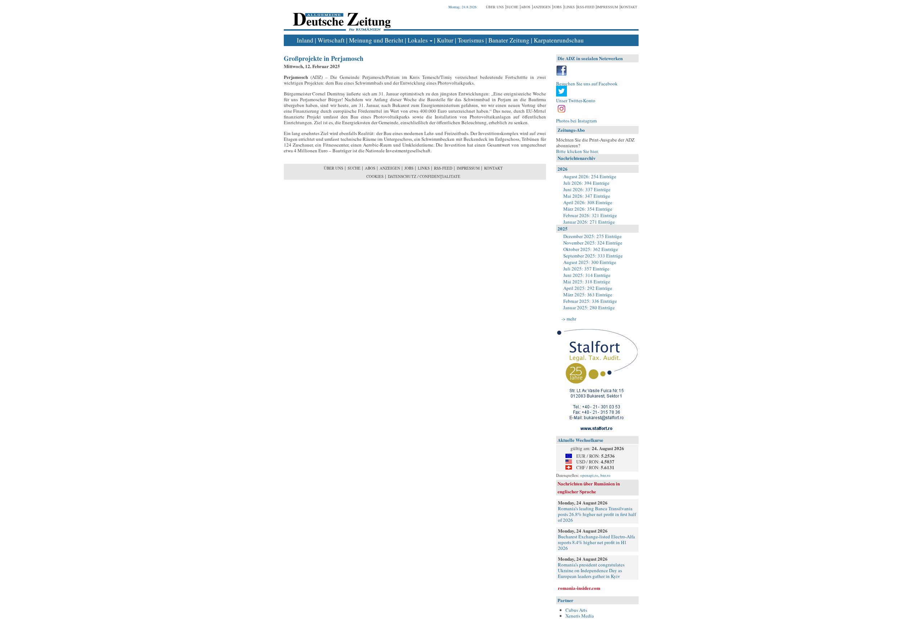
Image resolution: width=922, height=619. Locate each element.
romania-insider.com (579, 587)
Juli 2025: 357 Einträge (586, 269)
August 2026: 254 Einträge (589, 176)
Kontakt (629, 6)
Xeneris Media (579, 616)
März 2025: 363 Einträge (587, 294)
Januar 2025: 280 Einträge (589, 307)
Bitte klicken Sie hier (576, 151)
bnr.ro (605, 475)
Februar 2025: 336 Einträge (590, 301)
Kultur (445, 40)
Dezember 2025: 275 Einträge (592, 236)
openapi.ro (589, 475)
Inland (305, 40)
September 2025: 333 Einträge (593, 256)
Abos (526, 6)
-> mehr (568, 318)
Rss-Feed (585, 6)
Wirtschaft (331, 40)
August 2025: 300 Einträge (589, 262)
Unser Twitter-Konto (575, 100)
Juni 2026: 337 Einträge (586, 189)
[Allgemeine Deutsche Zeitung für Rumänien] (340, 16)
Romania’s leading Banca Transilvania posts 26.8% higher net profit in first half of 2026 (597, 514)
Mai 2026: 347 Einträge (586, 196)
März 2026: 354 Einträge (587, 209)
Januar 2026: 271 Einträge (589, 222)
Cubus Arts (576, 610)
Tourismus (471, 40)
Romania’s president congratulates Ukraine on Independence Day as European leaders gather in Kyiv (591, 570)
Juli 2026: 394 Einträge (586, 183)
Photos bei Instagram (576, 120)
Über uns (495, 6)
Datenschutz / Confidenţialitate (424, 176)
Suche (512, 6)
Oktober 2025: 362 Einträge (590, 249)
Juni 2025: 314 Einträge (586, 275)
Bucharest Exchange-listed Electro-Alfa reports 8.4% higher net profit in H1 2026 (596, 542)
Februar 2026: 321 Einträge (590, 215)
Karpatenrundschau (559, 40)
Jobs (557, 6)
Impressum (607, 6)
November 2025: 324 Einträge (592, 243)
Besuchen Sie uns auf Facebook (587, 83)
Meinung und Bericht (376, 40)
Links (569, 6)
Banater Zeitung (508, 40)
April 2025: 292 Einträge (587, 288)
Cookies (375, 176)
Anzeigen (542, 6)
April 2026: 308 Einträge (587, 202)
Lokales (418, 40)
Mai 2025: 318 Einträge (586, 281)
